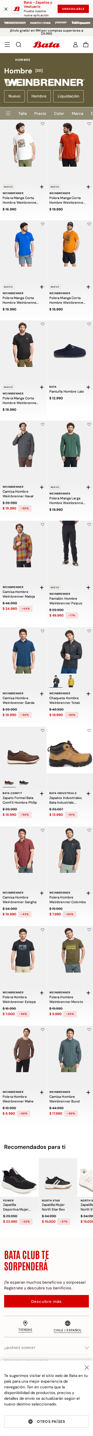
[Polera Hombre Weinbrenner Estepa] (23, 949)
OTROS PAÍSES (51, 1421)
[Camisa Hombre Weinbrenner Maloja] (23, 544)
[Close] (87, 1367)
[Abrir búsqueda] (19, 44)
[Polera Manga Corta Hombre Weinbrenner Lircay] (23, 143)
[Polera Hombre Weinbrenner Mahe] (23, 1049)
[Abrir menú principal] (7, 44)
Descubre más (46, 1301)
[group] (46, 71)
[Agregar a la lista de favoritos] (43, 124)
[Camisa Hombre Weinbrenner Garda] (23, 650)
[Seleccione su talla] (42, 187)
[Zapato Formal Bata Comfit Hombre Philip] (23, 750)
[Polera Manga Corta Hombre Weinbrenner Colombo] (23, 243)
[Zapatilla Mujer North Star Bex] (58, 1177)
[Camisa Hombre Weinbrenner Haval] (23, 444)
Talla (22, 113)
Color (59, 113)
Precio (40, 113)
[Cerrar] (6, 9)
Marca (77, 113)
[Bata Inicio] (46, 44)
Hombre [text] (22, 60)
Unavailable (73, 9)
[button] (86, 44)
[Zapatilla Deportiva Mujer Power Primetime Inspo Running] (19, 1177)
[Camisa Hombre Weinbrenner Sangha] (23, 849)
